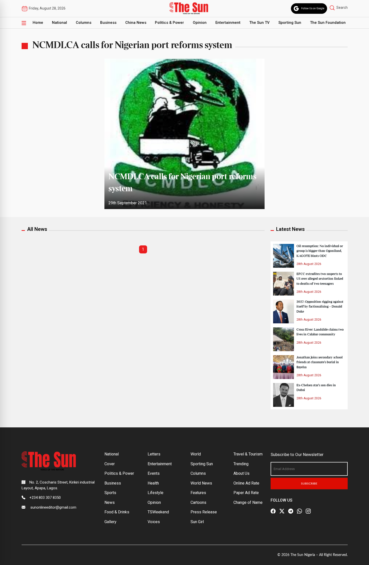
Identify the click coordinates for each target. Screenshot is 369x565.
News (109, 502)
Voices (154, 521)
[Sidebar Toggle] (24, 23)
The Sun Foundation (328, 22)
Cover (109, 463)
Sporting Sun (289, 22)
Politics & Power (169, 22)
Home (38, 22)
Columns (83, 22)
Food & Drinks (116, 512)
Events (154, 473)
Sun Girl (197, 521)
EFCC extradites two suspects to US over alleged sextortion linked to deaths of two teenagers (319, 278)
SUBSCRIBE (309, 483)
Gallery (110, 521)
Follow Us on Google (312, 8)
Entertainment (227, 22)
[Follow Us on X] (281, 511)
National (59, 22)
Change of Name (248, 502)
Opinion (200, 22)
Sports (110, 492)
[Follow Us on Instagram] (308, 511)
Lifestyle (155, 492)
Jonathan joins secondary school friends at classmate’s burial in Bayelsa (319, 362)
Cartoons (198, 502)
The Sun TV (259, 22)
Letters (154, 454)
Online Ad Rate (246, 483)
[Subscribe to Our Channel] (290, 511)
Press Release (204, 512)
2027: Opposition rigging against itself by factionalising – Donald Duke (319, 306)
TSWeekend (158, 512)
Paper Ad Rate (246, 492)
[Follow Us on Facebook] (273, 511)
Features (198, 492)
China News (135, 22)
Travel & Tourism (248, 454)
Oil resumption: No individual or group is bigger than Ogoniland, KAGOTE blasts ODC (319, 251)
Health (153, 483)
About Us (241, 473)
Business (108, 22)
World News (201, 483)
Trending (241, 463)
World (196, 454)
